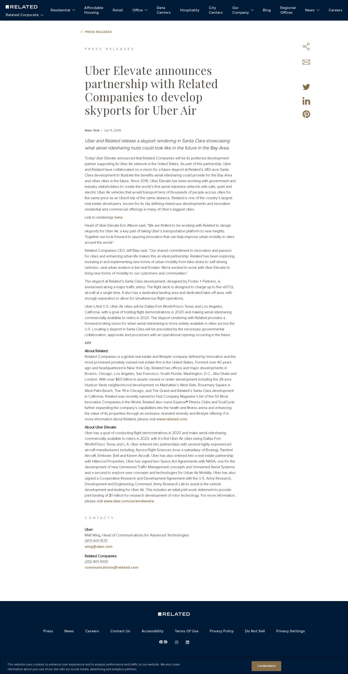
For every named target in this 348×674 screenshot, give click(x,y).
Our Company (240, 10)
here (118, 217)
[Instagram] (176, 642)
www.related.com (171, 419)
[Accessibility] (163, 642)
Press (48, 631)
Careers (335, 10)
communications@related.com (111, 567)
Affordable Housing (93, 10)
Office (137, 10)
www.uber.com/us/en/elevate (129, 501)
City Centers (216, 10)
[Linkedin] (306, 101)
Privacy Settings (290, 631)
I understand (266, 666)
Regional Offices (288, 10)
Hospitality (189, 10)
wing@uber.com (98, 546)
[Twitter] (306, 87)
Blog (267, 10)
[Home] (21, 6)
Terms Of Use (186, 631)
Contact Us (120, 631)
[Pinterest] (306, 114)
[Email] (306, 62)
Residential (60, 10)
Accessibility (152, 631)
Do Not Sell (255, 631)
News (310, 10)
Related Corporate (22, 15)
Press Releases (98, 32)
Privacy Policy (222, 631)
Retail (118, 10)
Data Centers (164, 10)
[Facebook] (306, 74)
